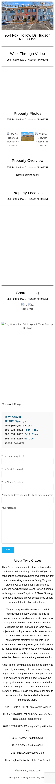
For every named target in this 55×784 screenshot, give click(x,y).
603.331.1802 (14, 429)
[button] (3, 140)
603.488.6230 (14, 438)
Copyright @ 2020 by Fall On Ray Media (27, 777)
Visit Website (14, 443)
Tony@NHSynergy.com (18, 425)
